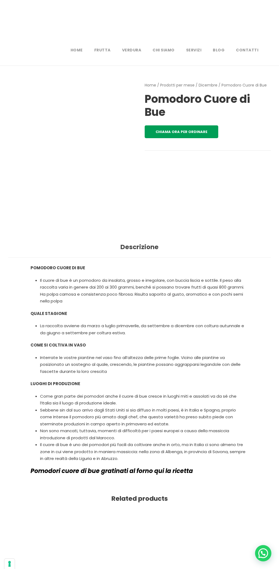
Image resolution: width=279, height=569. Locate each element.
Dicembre (208, 85)
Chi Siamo (164, 50)
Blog (219, 50)
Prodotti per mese (177, 85)
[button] (263, 553)
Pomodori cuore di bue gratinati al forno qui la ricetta (112, 471)
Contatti (247, 50)
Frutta (102, 50)
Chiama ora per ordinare (181, 131)
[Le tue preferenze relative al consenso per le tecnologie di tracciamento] (9, 564)
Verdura (131, 50)
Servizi (194, 50)
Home (77, 50)
